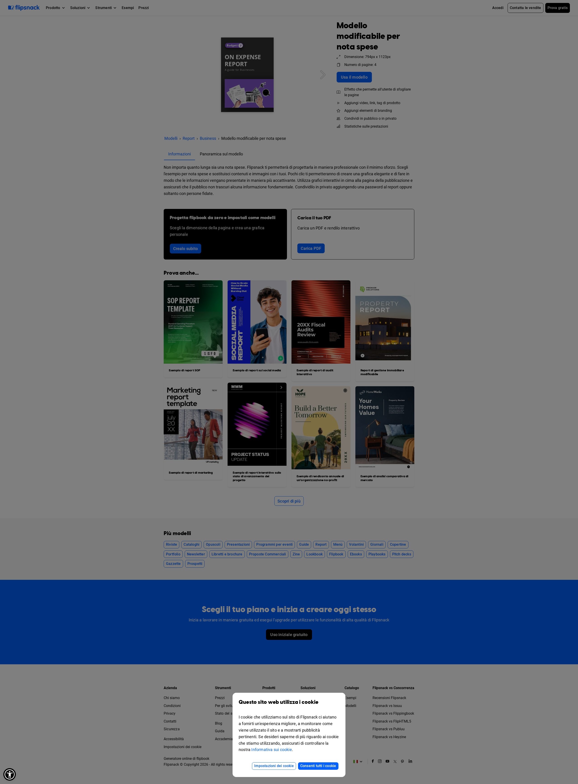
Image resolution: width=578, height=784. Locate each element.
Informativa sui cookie (271, 749)
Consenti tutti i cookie (318, 766)
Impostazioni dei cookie (274, 766)
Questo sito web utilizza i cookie (279, 702)
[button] (10, 774)
